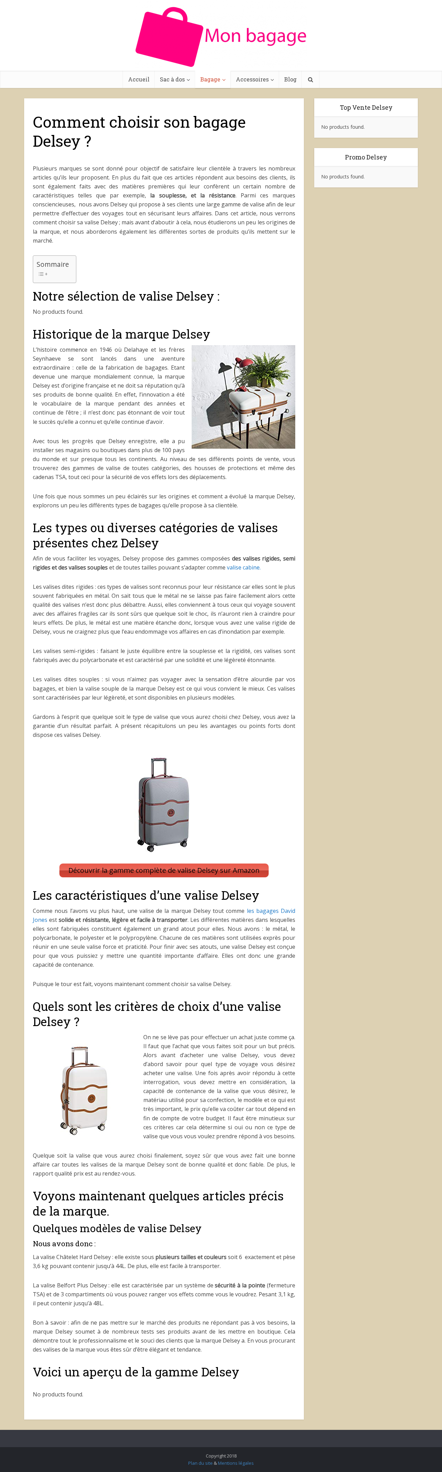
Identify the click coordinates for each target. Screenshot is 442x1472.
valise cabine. (244, 567)
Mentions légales (236, 1463)
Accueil (139, 79)
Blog (290, 79)
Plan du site (200, 1463)
